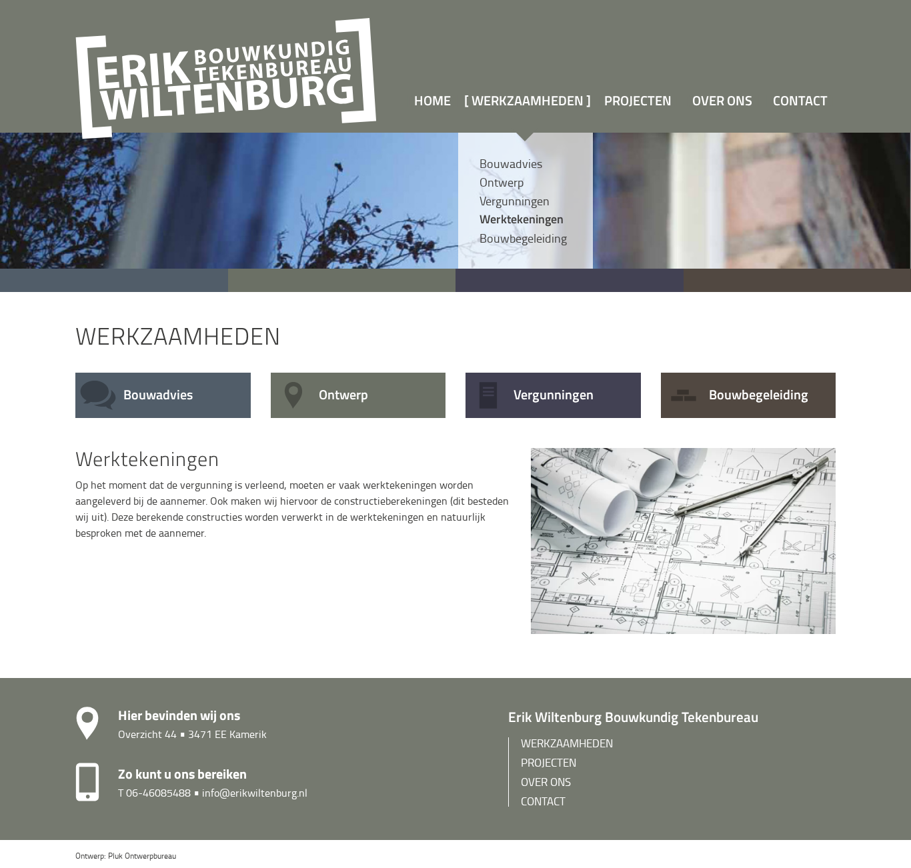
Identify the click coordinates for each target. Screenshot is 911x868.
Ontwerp (502, 182)
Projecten (638, 100)
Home (432, 100)
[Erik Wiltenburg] (227, 74)
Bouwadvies (511, 163)
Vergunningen (515, 201)
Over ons (722, 100)
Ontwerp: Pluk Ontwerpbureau (125, 855)
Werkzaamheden (529, 100)
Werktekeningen (522, 219)
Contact (800, 100)
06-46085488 (158, 792)
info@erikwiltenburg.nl (254, 792)
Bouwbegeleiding (523, 238)
